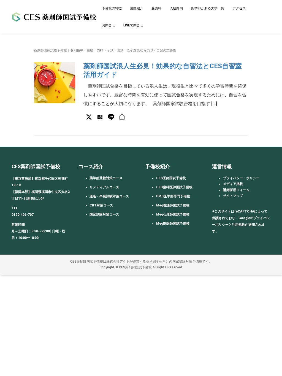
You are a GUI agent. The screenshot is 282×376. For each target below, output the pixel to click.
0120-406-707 (23, 215)
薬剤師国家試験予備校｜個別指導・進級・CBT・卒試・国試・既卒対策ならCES (93, 50)
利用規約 (238, 225)
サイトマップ (233, 196)
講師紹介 (136, 8)
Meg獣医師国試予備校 (172, 223)
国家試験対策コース (104, 214)
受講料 (156, 8)
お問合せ (108, 25)
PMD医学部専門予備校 (173, 196)
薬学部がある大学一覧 (207, 8)
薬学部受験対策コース (106, 178)
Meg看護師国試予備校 (172, 205)
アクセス (239, 8)
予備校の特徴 (112, 8)
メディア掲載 (233, 184)
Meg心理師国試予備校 (172, 214)
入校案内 (176, 8)
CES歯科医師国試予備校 (174, 187)
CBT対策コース (101, 205)
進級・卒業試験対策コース (109, 196)
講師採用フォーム (236, 190)
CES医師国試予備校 (171, 178)
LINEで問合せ (133, 25)
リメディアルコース (104, 187)
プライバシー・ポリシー (241, 178)
